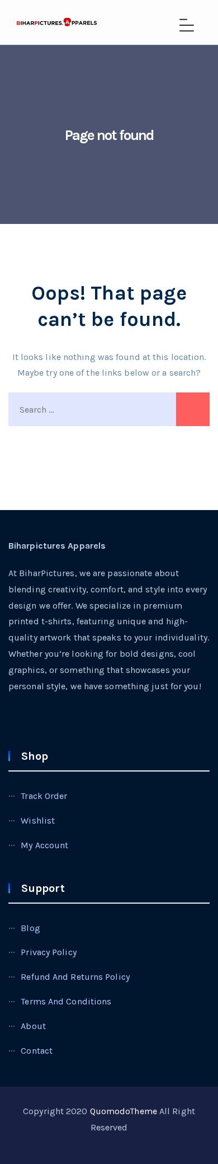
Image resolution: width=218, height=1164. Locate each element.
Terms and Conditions (66, 1001)
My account (44, 845)
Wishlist (38, 820)
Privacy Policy (48, 952)
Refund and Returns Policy (75, 976)
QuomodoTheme (123, 1111)
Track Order (44, 796)
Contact (37, 1050)
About (33, 1026)
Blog (30, 928)
